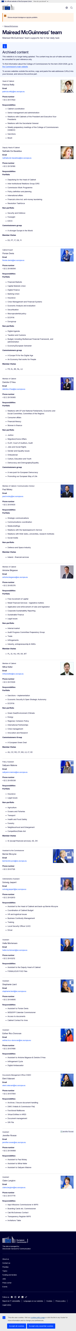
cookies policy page (38, 1317)
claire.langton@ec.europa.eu (13, 1187)
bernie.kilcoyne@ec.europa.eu (14, 861)
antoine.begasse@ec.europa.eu (15, 577)
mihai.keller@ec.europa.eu (13, 674)
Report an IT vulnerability (11, 1301)
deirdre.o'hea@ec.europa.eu (13, 389)
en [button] (67, 8)
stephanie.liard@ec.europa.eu (14, 991)
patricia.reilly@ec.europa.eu (13, 91)
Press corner (6, 1283)
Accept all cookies (16, 1326)
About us (5, 1259)
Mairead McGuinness (11, 26)
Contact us (6, 1263)
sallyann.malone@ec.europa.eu (15, 772)
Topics (4, 1271)
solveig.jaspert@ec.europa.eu (14, 889)
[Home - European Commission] (8, 7)
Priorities (5, 1267)
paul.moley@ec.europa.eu (12, 496)
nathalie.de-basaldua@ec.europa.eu (16, 158)
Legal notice (6, 1305)
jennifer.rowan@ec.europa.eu (14, 1142)
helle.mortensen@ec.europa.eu (14, 950)
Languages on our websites (33, 1301)
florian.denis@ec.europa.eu (13, 260)
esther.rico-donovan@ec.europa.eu (16, 1040)
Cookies (49, 1301)
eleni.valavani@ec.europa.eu (13, 1085)
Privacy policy (61, 1301)
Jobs (4, 1279)
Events (4, 1287)
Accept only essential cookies (41, 1326)
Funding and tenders (9, 1275)
